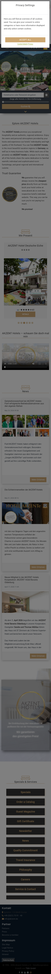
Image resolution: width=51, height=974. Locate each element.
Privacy (30, 44)
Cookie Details (22, 44)
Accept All (25, 40)
